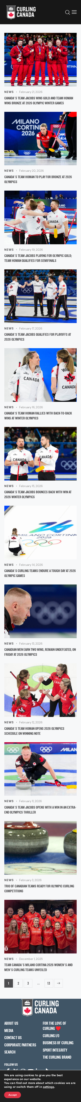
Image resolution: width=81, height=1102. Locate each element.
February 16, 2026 (31, 407)
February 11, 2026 (30, 801)
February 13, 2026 (31, 643)
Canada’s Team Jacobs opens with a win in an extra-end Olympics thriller (40, 809)
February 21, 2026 (31, 92)
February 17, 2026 (30, 328)
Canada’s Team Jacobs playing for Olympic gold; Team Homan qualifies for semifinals (38, 258)
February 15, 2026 (31, 486)
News (9, 92)
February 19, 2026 (31, 250)
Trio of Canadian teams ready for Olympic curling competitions (39, 888)
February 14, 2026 (31, 565)
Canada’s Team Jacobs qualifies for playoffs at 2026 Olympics (37, 337)
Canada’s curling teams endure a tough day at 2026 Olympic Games (40, 573)
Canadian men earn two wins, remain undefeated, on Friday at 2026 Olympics (40, 652)
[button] (74, 12)
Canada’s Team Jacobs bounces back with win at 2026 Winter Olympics (37, 494)
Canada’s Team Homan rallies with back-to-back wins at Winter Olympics (38, 415)
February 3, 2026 (30, 880)
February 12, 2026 (31, 722)
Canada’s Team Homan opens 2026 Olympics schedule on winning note (34, 731)
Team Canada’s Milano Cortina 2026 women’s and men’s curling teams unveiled (38, 967)
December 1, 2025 (31, 959)
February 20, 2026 (31, 171)
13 (48, 982)
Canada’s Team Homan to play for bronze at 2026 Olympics (38, 179)
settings (48, 1087)
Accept (12, 1095)
